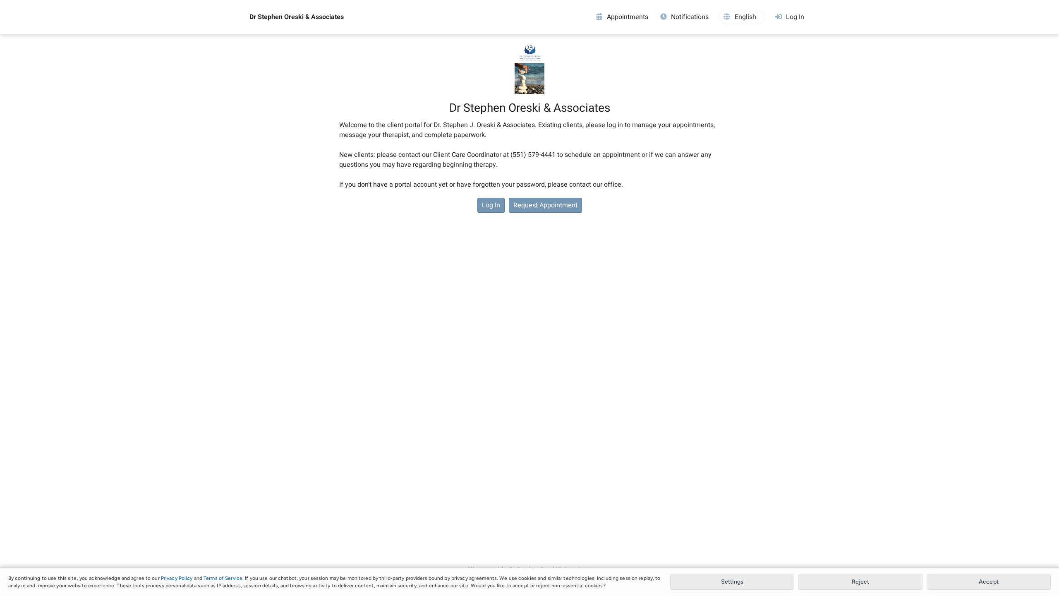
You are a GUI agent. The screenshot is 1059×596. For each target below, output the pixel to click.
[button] (742, 17)
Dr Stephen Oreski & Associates (296, 17)
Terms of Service (223, 578)
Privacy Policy (177, 578)
